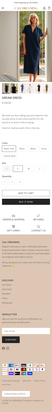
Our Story (6, 284)
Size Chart (7, 289)
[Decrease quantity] (5, 182)
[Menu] (3, 8)
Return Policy (39, 380)
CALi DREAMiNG (15, 400)
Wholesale (7, 302)
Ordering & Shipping (11, 380)
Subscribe (10, 339)
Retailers (6, 293)
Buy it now (26, 201)
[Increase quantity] (20, 182)
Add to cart (26, 193)
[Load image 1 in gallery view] (26, 46)
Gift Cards (27, 380)
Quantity (6, 176)
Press (4, 298)
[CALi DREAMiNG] (26, 8)
